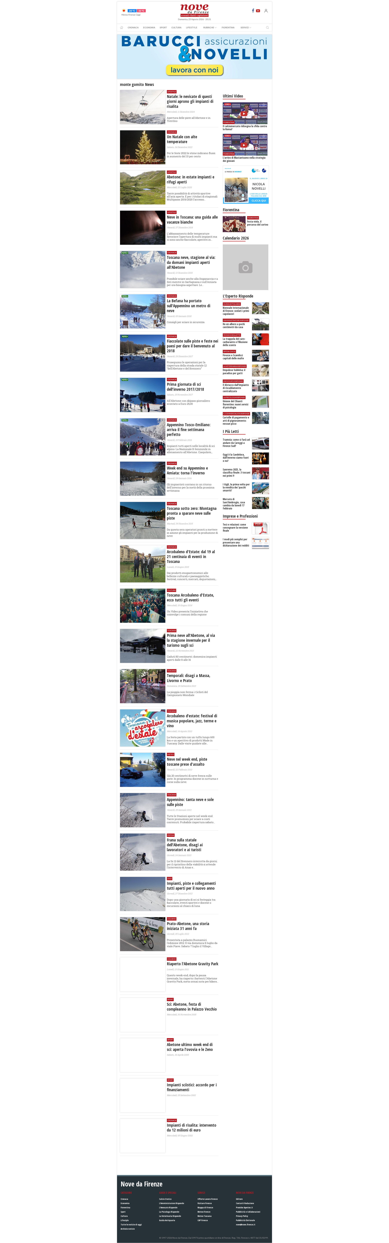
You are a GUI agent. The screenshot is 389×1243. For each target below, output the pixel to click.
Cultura (176, 27)
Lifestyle (191, 27)
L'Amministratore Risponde (171, 1203)
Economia (149, 27)
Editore (239, 1199)
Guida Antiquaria (167, 1220)
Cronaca (133, 27)
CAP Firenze (203, 1220)
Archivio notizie (128, 1228)
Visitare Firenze (205, 1203)
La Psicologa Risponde (169, 1211)
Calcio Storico (165, 1199)
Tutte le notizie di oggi (131, 1224)
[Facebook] (253, 10)
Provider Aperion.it (244, 1207)
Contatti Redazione (245, 1203)
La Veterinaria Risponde (170, 1216)
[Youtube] (258, 10)
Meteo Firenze (204, 1211)
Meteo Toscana (205, 1216)
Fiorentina (228, 27)
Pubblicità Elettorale (245, 1220)
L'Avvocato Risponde (168, 1207)
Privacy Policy (242, 1216)
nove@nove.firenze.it (245, 1224)
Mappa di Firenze (205, 1207)
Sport (163, 27)
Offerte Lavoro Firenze (208, 1199)
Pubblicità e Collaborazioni (248, 1211)
